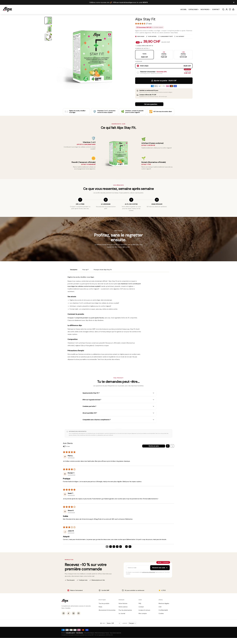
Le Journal (122, 613)
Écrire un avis (154, 446)
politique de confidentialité (148, 572)
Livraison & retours (144, 610)
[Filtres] (168, 446)
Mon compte (143, 613)
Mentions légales (163, 603)
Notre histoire (123, 603)
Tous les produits (104, 603)
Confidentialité (163, 610)
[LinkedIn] (73, 613)
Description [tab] (73, 269)
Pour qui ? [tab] (85, 269)
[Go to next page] (129, 546)
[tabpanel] (118, 319)
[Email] (78, 613)
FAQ (140, 603)
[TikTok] (68, 613)
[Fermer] (234, 2)
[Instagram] (63, 613)
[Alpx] (7, 9)
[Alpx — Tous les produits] (64, 601)
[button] (233, 9)
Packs (100, 607)
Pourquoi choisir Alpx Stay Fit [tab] (103, 269)
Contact (141, 607)
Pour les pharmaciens (125, 610)
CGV (159, 607)
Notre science (123, 607)
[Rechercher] (223, 9)
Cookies (161, 613)
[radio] (144, 54)
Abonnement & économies (107, 610)
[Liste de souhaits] (230, 9)
